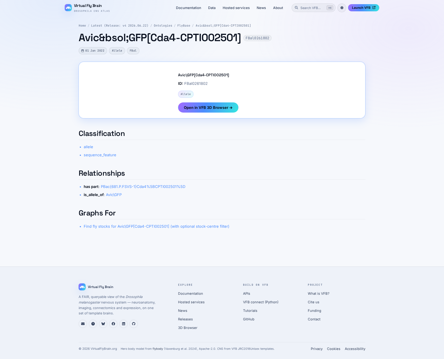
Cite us (313, 302)
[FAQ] (93, 324)
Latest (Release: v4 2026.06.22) (119, 26)
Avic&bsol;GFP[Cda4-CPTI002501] (223, 26)
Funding (314, 311)
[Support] (83, 324)
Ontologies (163, 26)
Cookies (333, 349)
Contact (314, 319)
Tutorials (250, 311)
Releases (185, 319)
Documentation (188, 8)
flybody (158, 348)
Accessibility (355, 349)
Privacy (317, 349)
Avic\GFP (114, 194)
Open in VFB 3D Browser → (208, 107)
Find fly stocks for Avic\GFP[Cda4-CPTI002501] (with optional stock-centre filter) (156, 226)
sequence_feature (100, 155)
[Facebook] (113, 324)
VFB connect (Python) (260, 302)
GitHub (248, 319)
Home (82, 26)
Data (212, 8)
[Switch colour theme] (341, 7)
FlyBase (183, 26)
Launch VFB (361, 7)
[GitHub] (134, 324)
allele (88, 146)
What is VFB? (319, 293)
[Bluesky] (103, 324)
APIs (246, 293)
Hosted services (236, 8)
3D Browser (187, 328)
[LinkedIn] (123, 324)
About (278, 8)
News (261, 8)
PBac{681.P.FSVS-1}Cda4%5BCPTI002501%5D (143, 186)
